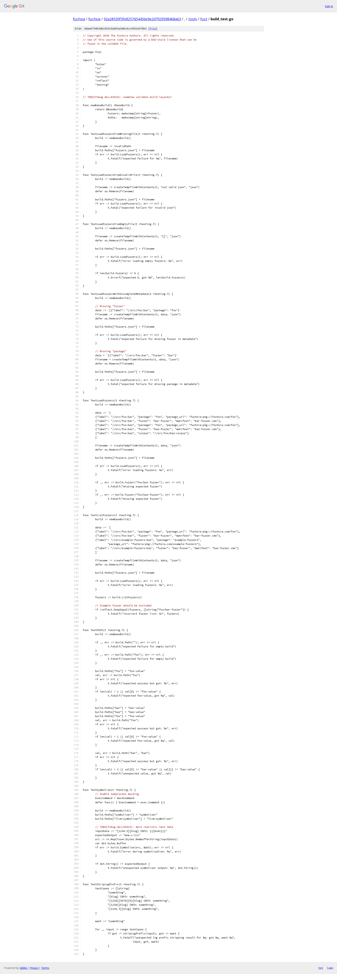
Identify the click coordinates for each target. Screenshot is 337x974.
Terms (45, 968)
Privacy (34, 968)
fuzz (203, 19)
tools (192, 19)
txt (320, 968)
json (330, 968)
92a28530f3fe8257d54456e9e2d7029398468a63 (142, 19)
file (153, 28)
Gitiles (23, 968)
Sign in (329, 6)
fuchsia (79, 19)
